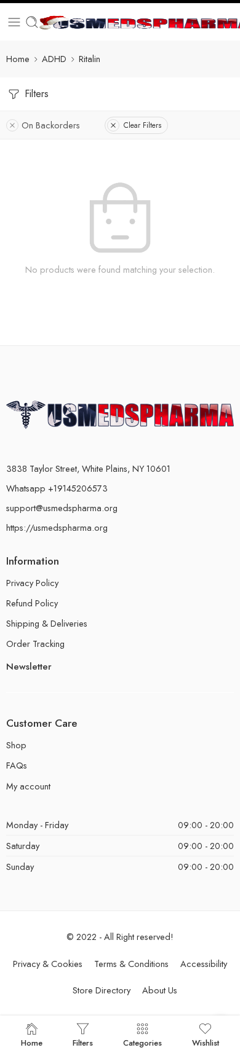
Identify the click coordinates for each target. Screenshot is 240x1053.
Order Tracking (35, 643)
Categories (142, 1042)
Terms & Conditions (131, 963)
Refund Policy (32, 603)
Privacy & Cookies (47, 963)
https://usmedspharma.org (57, 527)
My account (28, 786)
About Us (159, 990)
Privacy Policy (32, 582)
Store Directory (101, 990)
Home (18, 58)
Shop (16, 744)
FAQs (16, 765)
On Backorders (51, 125)
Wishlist (205, 1042)
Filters (35, 94)
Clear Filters (142, 125)
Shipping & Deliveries (46, 623)
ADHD (54, 58)
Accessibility (203, 963)
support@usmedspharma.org (62, 507)
